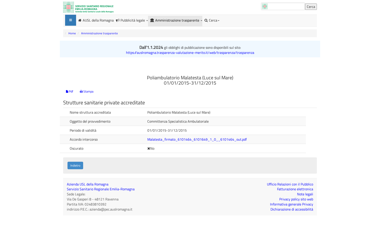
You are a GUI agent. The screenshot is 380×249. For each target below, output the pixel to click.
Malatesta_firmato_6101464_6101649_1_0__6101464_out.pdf (197, 139)
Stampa (88, 91)
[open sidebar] (70, 20)
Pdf (70, 91)
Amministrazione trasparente (177, 20)
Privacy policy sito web (296, 199)
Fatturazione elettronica (295, 189)
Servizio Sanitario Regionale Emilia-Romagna (101, 189)
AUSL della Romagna (98, 20)
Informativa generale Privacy (291, 204)
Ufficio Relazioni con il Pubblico (290, 184)
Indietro (75, 165)
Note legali (305, 194)
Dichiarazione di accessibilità (291, 209)
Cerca (213, 20)
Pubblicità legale (133, 20)
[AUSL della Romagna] (88, 7)
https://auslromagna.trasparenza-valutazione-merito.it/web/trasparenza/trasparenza (190, 52)
